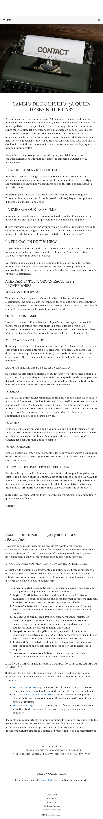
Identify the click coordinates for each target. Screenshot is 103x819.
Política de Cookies (51, 806)
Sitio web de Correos (25, 687)
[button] (99, 20)
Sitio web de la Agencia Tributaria (32, 694)
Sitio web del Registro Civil (28, 705)
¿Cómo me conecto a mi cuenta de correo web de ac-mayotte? (53, 754)
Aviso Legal (51, 795)
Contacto (51, 798)
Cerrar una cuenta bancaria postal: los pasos (53, 750)
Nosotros (51, 802)
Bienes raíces (53, 746)
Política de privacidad (51, 810)
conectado (47, 780)
